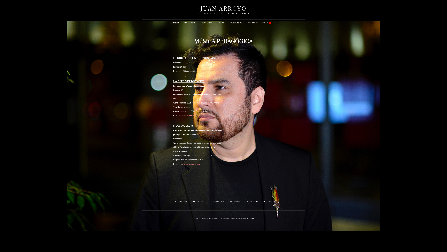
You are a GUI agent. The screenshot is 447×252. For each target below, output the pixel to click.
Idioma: (265, 23)
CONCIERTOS (207, 23)
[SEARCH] (277, 23)
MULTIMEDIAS (236, 23)
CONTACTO (253, 23)
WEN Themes (249, 218)
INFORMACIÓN (189, 23)
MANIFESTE (174, 23)
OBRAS (221, 23)
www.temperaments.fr (191, 115)
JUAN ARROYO (223, 8)
